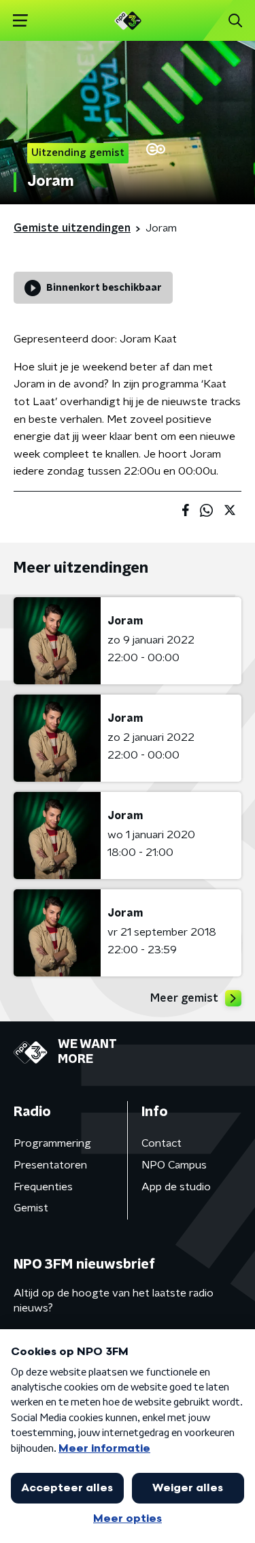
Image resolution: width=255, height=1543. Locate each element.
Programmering (52, 1143)
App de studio (176, 1186)
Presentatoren (50, 1165)
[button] (20, 20)
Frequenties (43, 1186)
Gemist (31, 1208)
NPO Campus (174, 1165)
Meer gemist (184, 998)
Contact (161, 1143)
